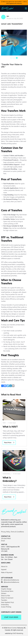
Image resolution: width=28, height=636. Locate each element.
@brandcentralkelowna (11, 580)
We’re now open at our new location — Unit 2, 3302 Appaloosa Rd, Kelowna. (14, 2)
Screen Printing (6, 607)
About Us (4, 566)
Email (3, 541)
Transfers (4, 600)
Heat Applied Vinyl (7, 602)
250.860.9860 (6, 538)
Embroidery (6, 474)
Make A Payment (6, 572)
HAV (4, 423)
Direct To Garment (7, 598)
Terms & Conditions (17, 532)
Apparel (3, 569)
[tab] (11, 58)
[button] (26, 8)
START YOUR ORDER (11, 617)
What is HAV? (10, 426)
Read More (8, 443)
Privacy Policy (5, 532)
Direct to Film (5, 596)
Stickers (3, 593)
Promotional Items (7, 591)
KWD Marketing (18, 633)
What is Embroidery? (10, 479)
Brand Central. (12, 628)
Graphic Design (6, 589)
